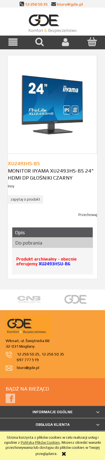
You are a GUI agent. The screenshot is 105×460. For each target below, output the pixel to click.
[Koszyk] (92, 42)
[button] (13, 42)
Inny (11, 186)
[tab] (52, 232)
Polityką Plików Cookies (40, 442)
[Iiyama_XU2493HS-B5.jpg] (52, 104)
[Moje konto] (66, 42)
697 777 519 (28, 359)
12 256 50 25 (28, 354)
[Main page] (52, 22)
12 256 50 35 (36, 4)
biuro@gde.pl (70, 4)
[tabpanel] (52, 263)
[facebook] (10, 398)
